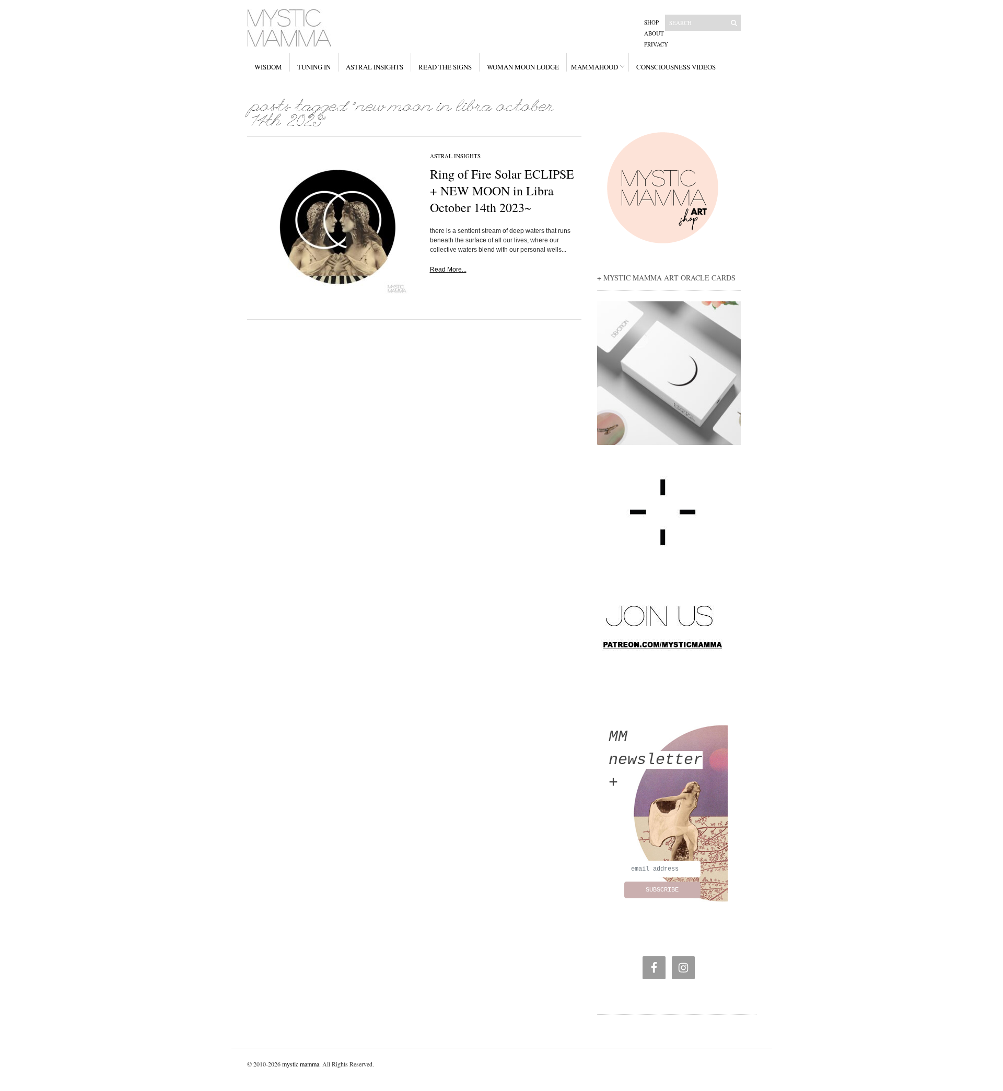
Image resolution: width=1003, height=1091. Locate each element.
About (654, 33)
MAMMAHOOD (594, 67)
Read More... (448, 269)
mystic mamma (300, 1064)
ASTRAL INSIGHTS (374, 67)
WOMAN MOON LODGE (523, 67)
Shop (651, 22)
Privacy (656, 44)
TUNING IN (314, 67)
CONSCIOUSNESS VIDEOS (676, 67)
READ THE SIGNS (445, 67)
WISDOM (268, 67)
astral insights (455, 156)
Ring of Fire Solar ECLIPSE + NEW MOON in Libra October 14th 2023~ (502, 191)
